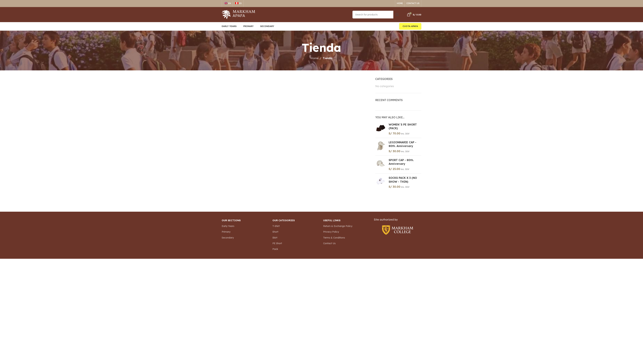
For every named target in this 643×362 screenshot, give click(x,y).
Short (275, 231)
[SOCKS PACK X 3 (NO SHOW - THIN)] (380, 182)
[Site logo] (238, 14)
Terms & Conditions (334, 237)
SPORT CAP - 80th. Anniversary (401, 161)
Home (314, 58)
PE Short (277, 243)
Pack (275, 249)
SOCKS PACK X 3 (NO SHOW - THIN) (403, 179)
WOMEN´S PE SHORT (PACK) (403, 126)
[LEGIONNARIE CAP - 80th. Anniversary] (380, 146)
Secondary (228, 237)
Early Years (228, 226)
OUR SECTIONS (231, 220)
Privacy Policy (331, 231)
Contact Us (329, 243)
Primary (226, 231)
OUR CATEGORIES (283, 220)
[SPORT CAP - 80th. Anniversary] (380, 164)
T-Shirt (276, 226)
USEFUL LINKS (331, 220)
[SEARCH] (397, 14)
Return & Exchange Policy (337, 226)
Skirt (274, 237)
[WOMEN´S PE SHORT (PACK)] (380, 129)
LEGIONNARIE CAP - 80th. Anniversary (402, 144)
